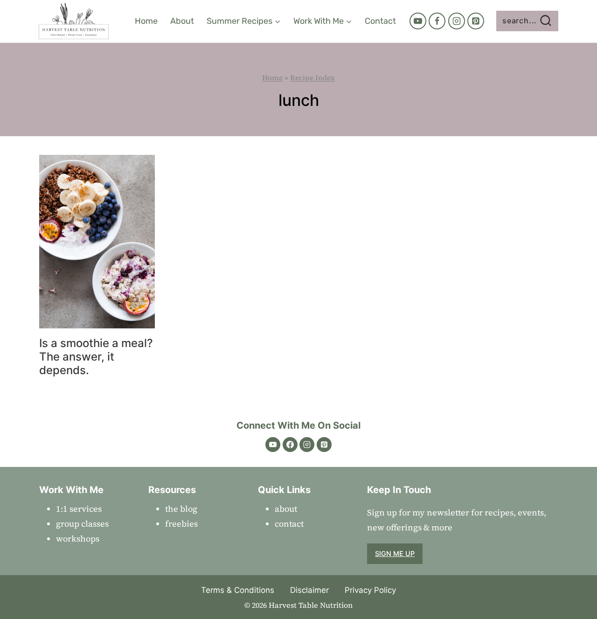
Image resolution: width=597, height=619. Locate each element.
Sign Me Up (395, 553)
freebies (181, 523)
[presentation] (97, 241)
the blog (181, 509)
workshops (77, 538)
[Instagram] (456, 21)
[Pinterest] (475, 21)
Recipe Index (312, 78)
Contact (380, 21)
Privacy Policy (370, 590)
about (286, 509)
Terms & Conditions (237, 590)
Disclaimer (309, 590)
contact (289, 523)
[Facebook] (437, 21)
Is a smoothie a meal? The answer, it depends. (96, 356)
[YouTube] (418, 21)
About (182, 21)
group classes (82, 523)
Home (146, 21)
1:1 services (79, 509)
